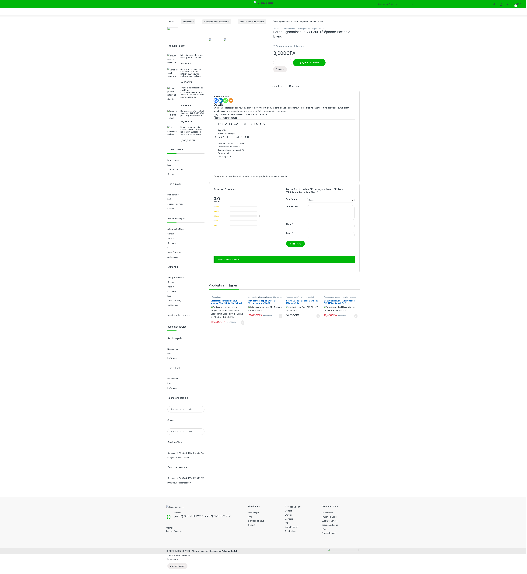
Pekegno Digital (229, 551)
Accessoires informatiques (297, 297)
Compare (171, 243)
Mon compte (173, 160)
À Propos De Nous (175, 229)
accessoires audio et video (252, 21)
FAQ (169, 165)
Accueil (170, 21)
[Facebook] (216, 100)
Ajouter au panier (310, 62)
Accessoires (253, 297)
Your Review (292, 206)
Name (289, 224)
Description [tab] (276, 86)
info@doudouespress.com (179, 457)
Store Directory (174, 252)
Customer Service (330, 521)
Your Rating (291, 199)
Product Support (329, 533)
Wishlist (170, 238)
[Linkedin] (220, 100)
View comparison (177, 566)
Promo (170, 353)
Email (289, 233)
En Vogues (172, 358)
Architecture (172, 257)
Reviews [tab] (294, 86)
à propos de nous (175, 169)
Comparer (300, 46)
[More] (231, 100)
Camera (262, 297)
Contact (170, 174)
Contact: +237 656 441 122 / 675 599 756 (185, 453)
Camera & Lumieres (274, 297)
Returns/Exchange (330, 525)
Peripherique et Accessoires (216, 21)
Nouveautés (172, 349)
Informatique (188, 21)
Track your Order (329, 517)
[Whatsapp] (225, 100)
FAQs (324, 529)
